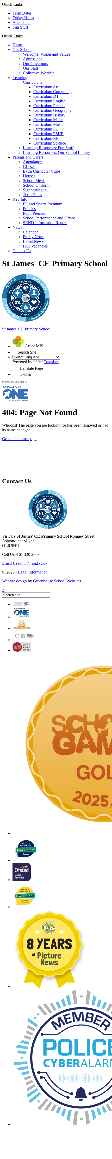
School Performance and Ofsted (49, 218)
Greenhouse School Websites (57, 581)
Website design (14, 581)
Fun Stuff (20, 27)
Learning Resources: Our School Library (56, 152)
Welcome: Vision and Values (46, 54)
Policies (29, 208)
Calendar (30, 232)
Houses (29, 176)
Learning (20, 77)
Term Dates (22, 13)
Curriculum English (49, 101)
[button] (25, 35)
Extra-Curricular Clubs (41, 171)
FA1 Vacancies (35, 246)
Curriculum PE (45, 129)
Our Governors (35, 63)
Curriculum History (49, 115)
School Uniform (36, 185)
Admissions (32, 59)
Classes (29, 166)
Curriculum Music (48, 124)
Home (18, 45)
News (17, 227)
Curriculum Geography (52, 110)
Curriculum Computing (52, 91)
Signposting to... (36, 190)
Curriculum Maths (48, 120)
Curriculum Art (45, 87)
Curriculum (32, 82)
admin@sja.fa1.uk (24, 563)
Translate (51, 362)
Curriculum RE (46, 138)
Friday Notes (23, 18)
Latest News (33, 241)
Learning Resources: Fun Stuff (48, 148)
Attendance (22, 22)
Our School (22, 49)
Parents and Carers (28, 157)
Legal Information (33, 572)
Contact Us (22, 251)
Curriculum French (49, 105)
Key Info (20, 199)
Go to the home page (19, 439)
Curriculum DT (46, 96)
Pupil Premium (35, 213)
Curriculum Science (49, 143)
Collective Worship (38, 73)
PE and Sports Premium (42, 204)
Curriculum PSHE (48, 134)
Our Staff (30, 68)
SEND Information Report (45, 222)
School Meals (34, 180)
